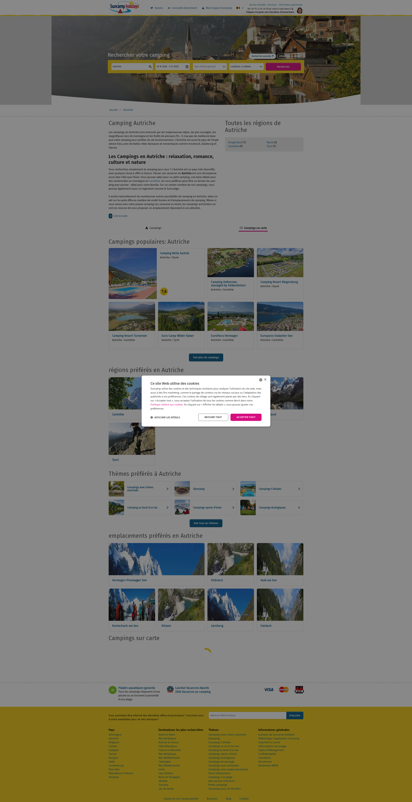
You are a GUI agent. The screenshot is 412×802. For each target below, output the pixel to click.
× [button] (265, 379)
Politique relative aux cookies (166, 404)
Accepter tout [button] (246, 417)
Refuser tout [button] (213, 417)
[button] (165, 417)
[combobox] (260, 379)
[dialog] (206, 401)
